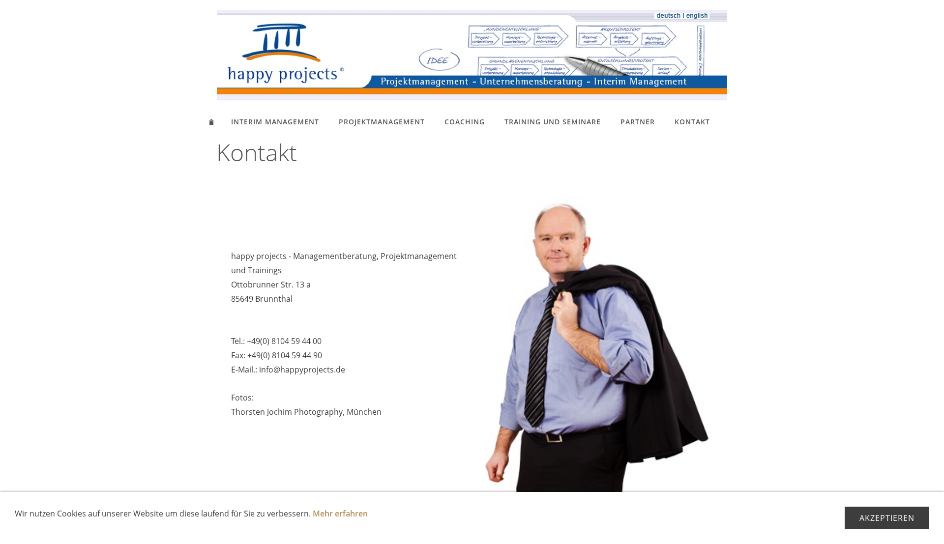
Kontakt (692, 121)
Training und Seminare (552, 121)
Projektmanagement (382, 121)
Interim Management (275, 121)
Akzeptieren (886, 518)
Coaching (464, 121)
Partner (637, 121)
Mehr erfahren (340, 513)
